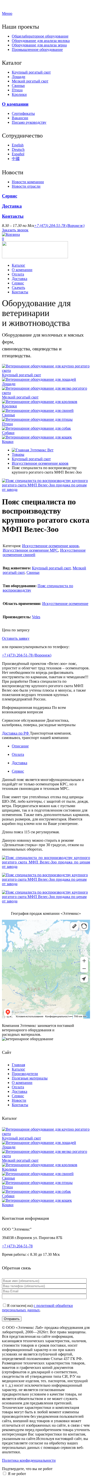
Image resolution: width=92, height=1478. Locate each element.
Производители (25, 1074)
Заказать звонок (15, 230)
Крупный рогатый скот (31, 72)
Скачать (18, 287)
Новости (19, 1100)
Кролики (19, 94)
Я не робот (17, 1474)
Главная (18, 1065)
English (18, 145)
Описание (20, 746)
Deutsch (18, 149)
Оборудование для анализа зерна (39, 45)
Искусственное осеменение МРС (30, 550)
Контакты (13, 216)
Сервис (9, 196)
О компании (15, 104)
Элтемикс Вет (41, 450)
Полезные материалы (30, 1078)
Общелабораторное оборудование (40, 36)
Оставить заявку (15, 638)
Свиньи (18, 85)
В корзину (39, 638)
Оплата (18, 274)
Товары (18, 454)
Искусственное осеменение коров (40, 463)
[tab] (51, 746)
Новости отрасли (26, 186)
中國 (16, 159)
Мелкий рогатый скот (30, 81)
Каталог (18, 265)
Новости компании (28, 182)
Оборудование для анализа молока (41, 41)
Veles (36, 617)
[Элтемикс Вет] (35, 257)
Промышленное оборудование (37, 49)
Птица (17, 90)
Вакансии (20, 118)
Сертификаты (23, 113)
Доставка (12, 206)
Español (18, 154)
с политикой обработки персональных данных (37, 1307)
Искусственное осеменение (65, 603)
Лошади (18, 77)
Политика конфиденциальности (29, 1460)
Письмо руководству (29, 122)
